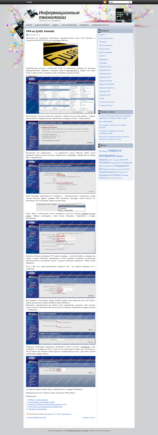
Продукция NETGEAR (106, 84)
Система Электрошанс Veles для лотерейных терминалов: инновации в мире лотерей (115, 117)
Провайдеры (84, 25)
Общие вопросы (104, 49)
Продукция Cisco (105, 73)
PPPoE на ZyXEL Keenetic (38, 400)
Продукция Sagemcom (107, 88)
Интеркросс (103, 42)
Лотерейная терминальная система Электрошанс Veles (111, 132)
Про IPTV (102, 56)
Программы (103, 63)
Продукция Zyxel (49, 414)
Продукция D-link (105, 77)
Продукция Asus (105, 70)
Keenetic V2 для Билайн (37, 409)
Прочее (101, 98)
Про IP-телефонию (105, 52)
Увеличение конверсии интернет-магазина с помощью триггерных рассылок (114, 138)
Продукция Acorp (105, 66)
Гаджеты (55, 25)
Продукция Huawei (105, 81)
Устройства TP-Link (106, 105)
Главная (29, 2)
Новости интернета (42, 25)
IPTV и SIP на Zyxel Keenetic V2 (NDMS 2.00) (45, 407)
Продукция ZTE (104, 91)
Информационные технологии (59, 14)
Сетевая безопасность (100, 25)
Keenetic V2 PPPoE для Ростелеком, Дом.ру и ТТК (47, 404)
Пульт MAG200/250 (106, 121)
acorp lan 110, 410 (88, 417)
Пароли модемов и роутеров (36, 417)
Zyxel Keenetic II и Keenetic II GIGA (41, 402)
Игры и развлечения (69, 25)
